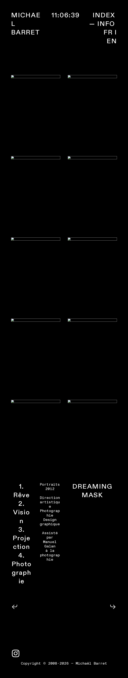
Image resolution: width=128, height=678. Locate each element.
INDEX (104, 15)
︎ (16, 654)
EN (112, 41)
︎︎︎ (113, 607)
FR (108, 32)
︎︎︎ (15, 607)
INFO (106, 24)
